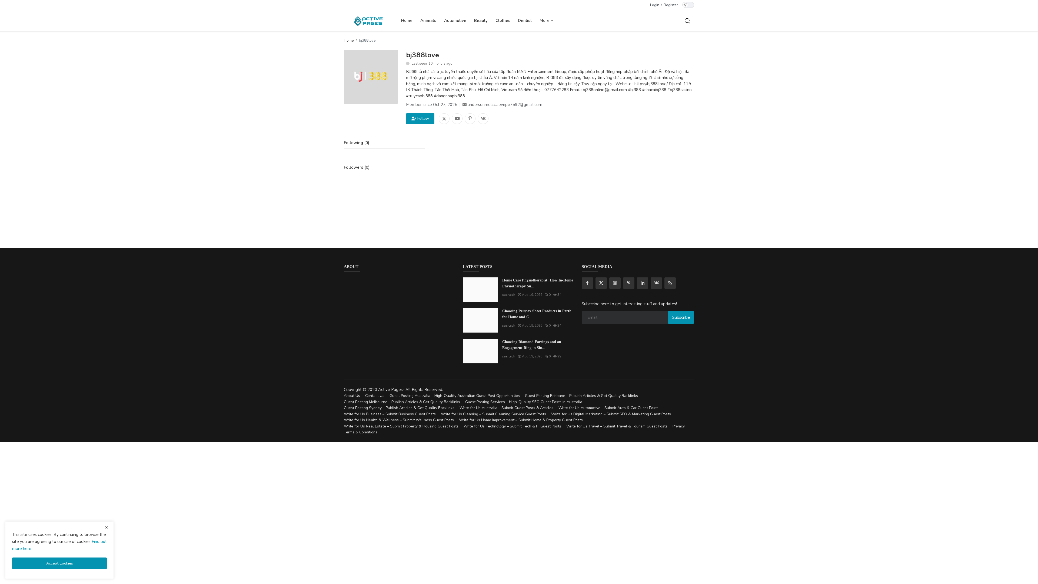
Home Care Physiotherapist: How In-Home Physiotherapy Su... (537, 283)
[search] (687, 20)
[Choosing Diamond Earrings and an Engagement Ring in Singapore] (480, 351)
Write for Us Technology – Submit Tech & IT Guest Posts (512, 426)
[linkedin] (642, 283)
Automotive (455, 20)
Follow (422, 118)
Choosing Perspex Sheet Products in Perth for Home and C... (536, 314)
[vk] (656, 283)
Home (406, 20)
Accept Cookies (59, 563)
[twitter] (601, 283)
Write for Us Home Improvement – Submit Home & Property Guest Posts (521, 420)
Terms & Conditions (360, 432)
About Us (352, 395)
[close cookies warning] (106, 527)
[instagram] (615, 283)
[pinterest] (628, 283)
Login (654, 5)
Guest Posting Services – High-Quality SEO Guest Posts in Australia (523, 401)
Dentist (525, 20)
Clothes (502, 20)
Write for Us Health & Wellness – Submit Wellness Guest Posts (399, 420)
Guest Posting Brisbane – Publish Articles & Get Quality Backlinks (581, 395)
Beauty (481, 20)
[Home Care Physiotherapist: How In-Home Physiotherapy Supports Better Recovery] (480, 289)
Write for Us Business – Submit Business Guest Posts (390, 414)
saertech (508, 295)
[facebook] (587, 283)
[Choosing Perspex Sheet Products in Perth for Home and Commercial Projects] (480, 320)
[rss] (670, 283)
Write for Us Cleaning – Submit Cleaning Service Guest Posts (493, 414)
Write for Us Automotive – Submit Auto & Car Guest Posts (608, 407)
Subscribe (681, 317)
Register (671, 5)
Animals (428, 20)
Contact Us (374, 395)
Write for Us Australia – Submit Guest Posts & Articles (506, 407)
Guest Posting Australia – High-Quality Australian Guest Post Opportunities (455, 395)
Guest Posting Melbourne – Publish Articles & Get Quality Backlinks (402, 401)
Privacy (679, 426)
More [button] (545, 20)
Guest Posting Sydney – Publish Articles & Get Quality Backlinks (399, 407)
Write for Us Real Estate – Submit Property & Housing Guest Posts (401, 426)
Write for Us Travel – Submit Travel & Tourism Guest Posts (616, 426)
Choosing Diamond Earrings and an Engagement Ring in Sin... (531, 345)
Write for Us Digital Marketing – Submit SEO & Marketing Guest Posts (611, 414)
